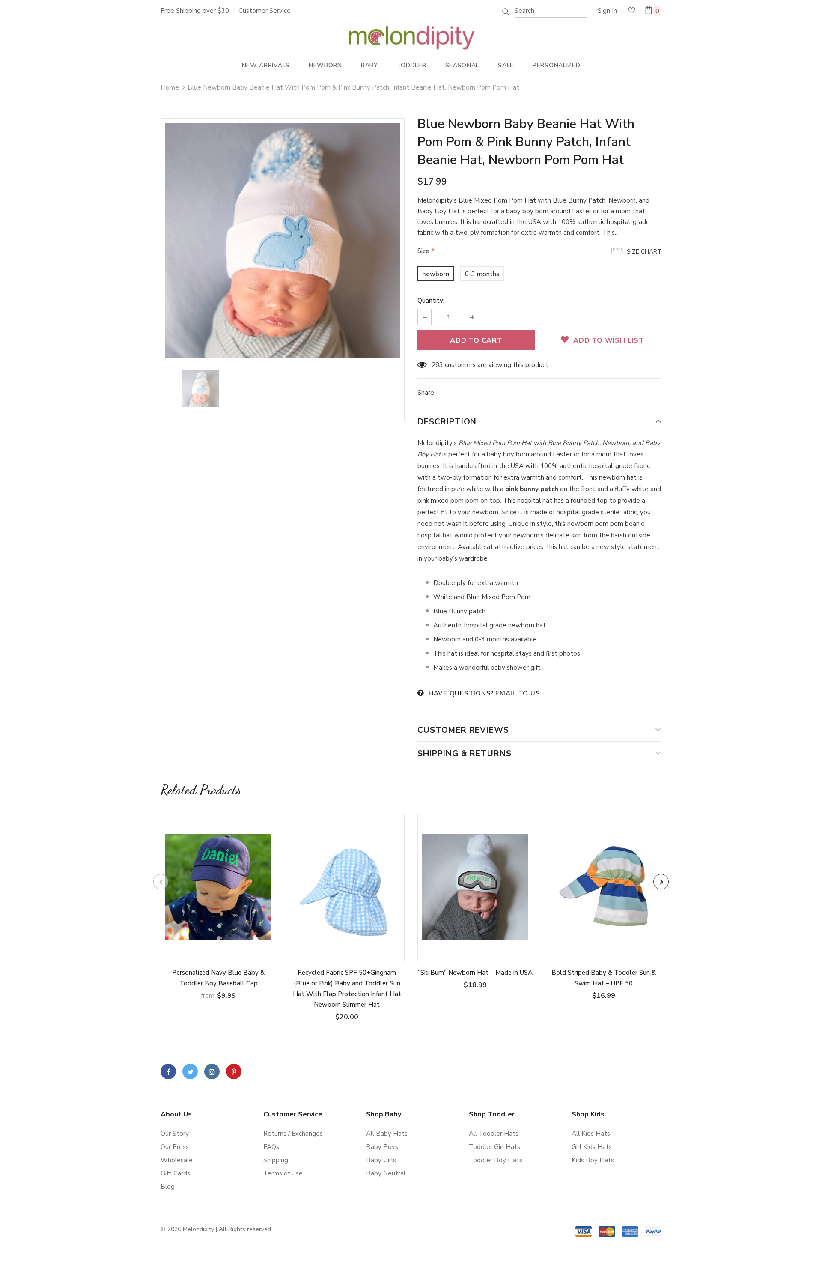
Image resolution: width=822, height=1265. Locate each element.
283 (437, 365)
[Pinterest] (233, 1071)
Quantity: (430, 300)
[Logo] (411, 38)
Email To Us (517, 693)
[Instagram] (212, 1071)
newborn (436, 274)
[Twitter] (190, 1071)
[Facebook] (168, 1071)
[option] (282, 240)
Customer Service (264, 10)
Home (170, 87)
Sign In (607, 10)
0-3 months (482, 274)
